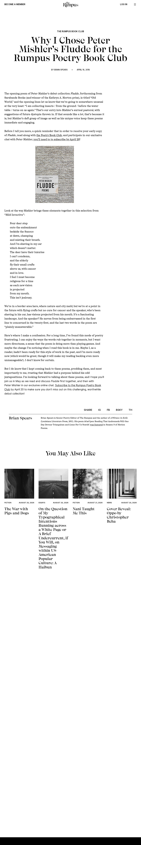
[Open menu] (135, 4)
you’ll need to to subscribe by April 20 (56, 139)
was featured (96, 424)
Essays (42, 503)
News (109, 503)
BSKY (119, 409)
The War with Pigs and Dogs (16, 511)
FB (108, 409)
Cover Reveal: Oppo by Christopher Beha (119, 515)
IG (99, 409)
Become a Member (14, 4)
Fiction (7, 503)
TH (130, 409)
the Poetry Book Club (49, 135)
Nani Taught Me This (84, 511)
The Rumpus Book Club (70, 31)
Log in (123, 4)
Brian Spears (61, 70)
